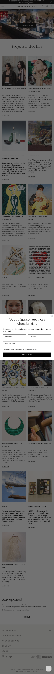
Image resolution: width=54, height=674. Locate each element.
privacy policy (32, 349)
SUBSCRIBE (27, 354)
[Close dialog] (52, 316)
